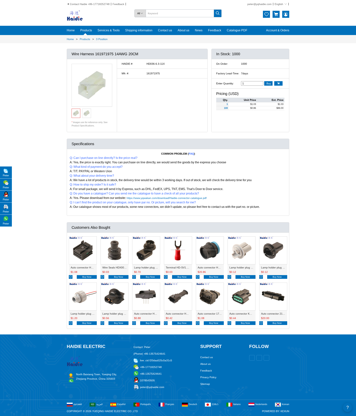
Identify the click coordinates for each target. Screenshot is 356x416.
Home (71, 30)
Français (169, 404)
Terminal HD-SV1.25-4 (179, 267)
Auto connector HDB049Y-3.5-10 (153, 313)
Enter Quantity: (225, 83)
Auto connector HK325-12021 (88, 267)
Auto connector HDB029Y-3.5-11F (186, 313)
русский (78, 404)
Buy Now (86, 277)
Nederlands (261, 404)
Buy (268, 83)
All (140, 13)
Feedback (118, 4)
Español (121, 404)
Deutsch (193, 404)
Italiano (237, 404)
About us (183, 30)
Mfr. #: (125, 73)
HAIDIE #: (127, 63)
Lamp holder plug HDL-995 (87, 313)
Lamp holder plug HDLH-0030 (278, 267)
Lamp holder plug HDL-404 (150, 267)
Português (145, 404)
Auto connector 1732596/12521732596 (221, 313)
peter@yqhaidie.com (259, 4)
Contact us (165, 30)
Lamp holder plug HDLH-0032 (247, 267)
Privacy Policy (208, 377)
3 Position (102, 39)
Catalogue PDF (237, 30)
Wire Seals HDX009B (114, 267)
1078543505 (147, 380)
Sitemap (205, 383)
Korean (285, 404)
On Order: (222, 63)
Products (86, 30)
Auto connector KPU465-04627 (247, 313)
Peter (6, 175)
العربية (99, 404)
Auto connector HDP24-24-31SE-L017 (220, 267)
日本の (215, 404)
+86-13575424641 (151, 373)
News (198, 30)
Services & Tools (109, 30)
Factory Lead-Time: (227, 73)
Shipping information (138, 30)
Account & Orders (277, 30)
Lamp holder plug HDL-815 (118, 313)
